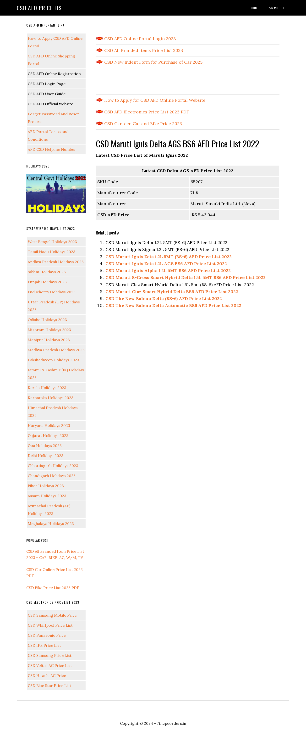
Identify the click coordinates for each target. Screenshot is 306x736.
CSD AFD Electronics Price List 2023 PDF (146, 112)
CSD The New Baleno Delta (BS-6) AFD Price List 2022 (163, 298)
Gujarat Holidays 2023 (48, 435)
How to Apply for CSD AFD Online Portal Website (154, 100)
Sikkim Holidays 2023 (47, 271)
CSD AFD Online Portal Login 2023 (139, 38)
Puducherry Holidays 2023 (52, 292)
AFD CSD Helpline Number (52, 149)
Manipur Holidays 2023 (49, 339)
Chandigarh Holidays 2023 (52, 475)
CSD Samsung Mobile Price (52, 615)
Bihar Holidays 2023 (46, 485)
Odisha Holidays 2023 (47, 319)
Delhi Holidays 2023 (45, 455)
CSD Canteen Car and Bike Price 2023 (142, 123)
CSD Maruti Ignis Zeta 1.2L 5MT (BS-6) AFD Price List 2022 (168, 256)
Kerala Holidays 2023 (47, 387)
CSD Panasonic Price (47, 635)
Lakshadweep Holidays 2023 (53, 359)
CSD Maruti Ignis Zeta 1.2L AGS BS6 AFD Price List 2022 (166, 263)
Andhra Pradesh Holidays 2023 (56, 261)
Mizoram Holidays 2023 (49, 329)
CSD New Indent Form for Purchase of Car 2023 (153, 62)
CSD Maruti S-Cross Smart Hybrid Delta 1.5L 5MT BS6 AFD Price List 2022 (185, 277)
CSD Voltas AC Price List (50, 665)
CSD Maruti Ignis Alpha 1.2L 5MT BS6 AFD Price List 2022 (168, 270)
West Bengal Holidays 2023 (52, 241)
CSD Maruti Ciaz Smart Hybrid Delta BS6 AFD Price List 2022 (171, 291)
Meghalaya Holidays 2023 (51, 523)
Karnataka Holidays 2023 (50, 397)
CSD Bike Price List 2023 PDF (52, 587)
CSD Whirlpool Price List (50, 625)
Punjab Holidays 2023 (47, 281)
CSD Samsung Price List (49, 655)
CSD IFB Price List (44, 645)
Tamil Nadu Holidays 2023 (51, 251)
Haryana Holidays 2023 (49, 425)
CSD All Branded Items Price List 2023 (143, 50)
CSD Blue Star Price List (49, 685)
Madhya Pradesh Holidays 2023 (56, 349)
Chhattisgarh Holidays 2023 (53, 465)
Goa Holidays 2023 (45, 445)
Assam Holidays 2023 (47, 495)
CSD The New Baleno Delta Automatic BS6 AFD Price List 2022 (173, 305)
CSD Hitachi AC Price (47, 675)
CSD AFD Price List (41, 7)
